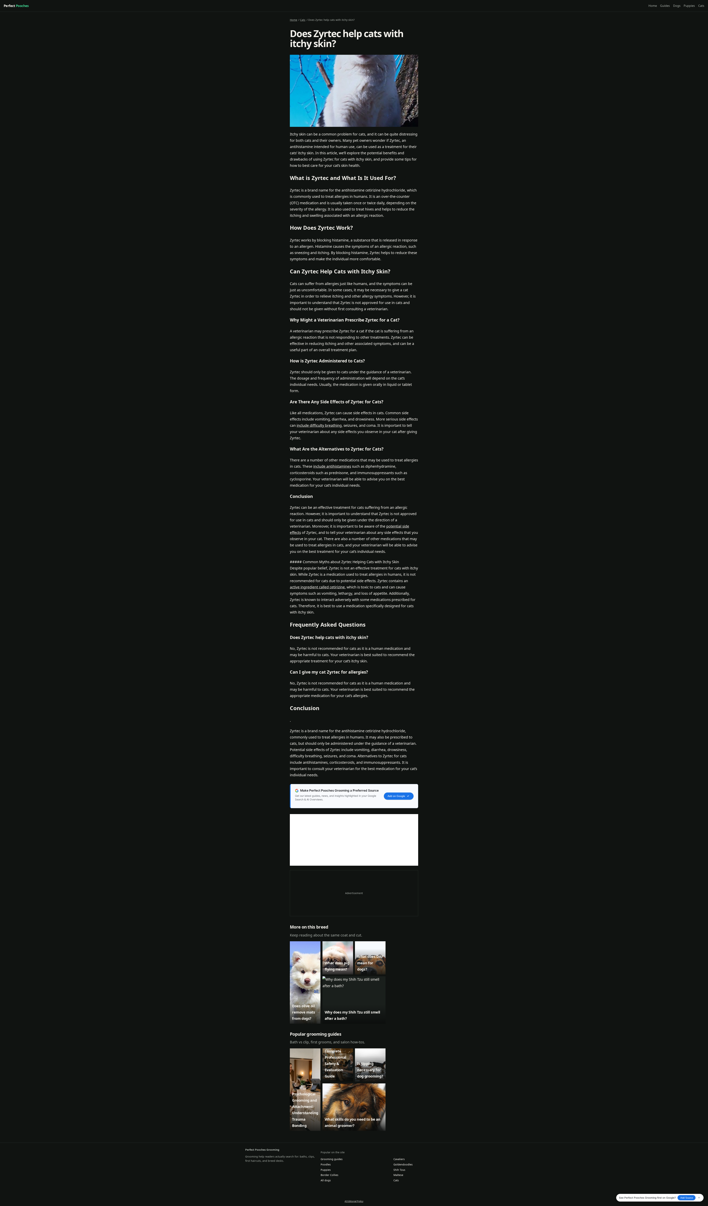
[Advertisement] (354, 840)
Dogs (677, 6)
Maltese (398, 1175)
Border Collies (329, 1175)
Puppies (689, 6)
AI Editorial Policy (354, 1201)
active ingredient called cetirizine (317, 587)
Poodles (326, 1164)
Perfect (16, 6)
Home (652, 6)
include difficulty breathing (319, 425)
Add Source (686, 1197)
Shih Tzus (399, 1170)
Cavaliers (399, 1159)
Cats (701, 6)
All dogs (326, 1180)
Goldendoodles (403, 1164)
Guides (665, 6)
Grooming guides (332, 1159)
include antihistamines (332, 466)
